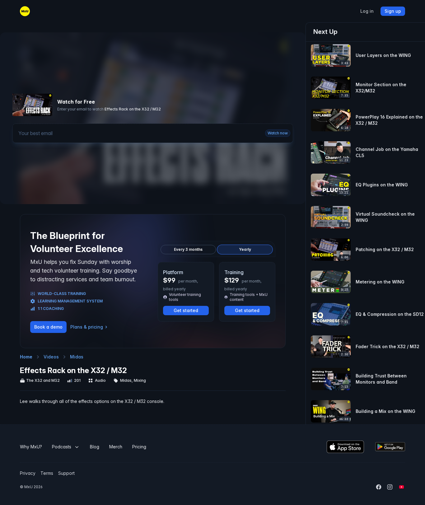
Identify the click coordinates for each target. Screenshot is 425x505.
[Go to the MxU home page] (25, 11)
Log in (367, 11)
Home (26, 356)
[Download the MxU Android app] (390, 446)
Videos (51, 356)
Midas (76, 356)
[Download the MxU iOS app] (345, 447)
